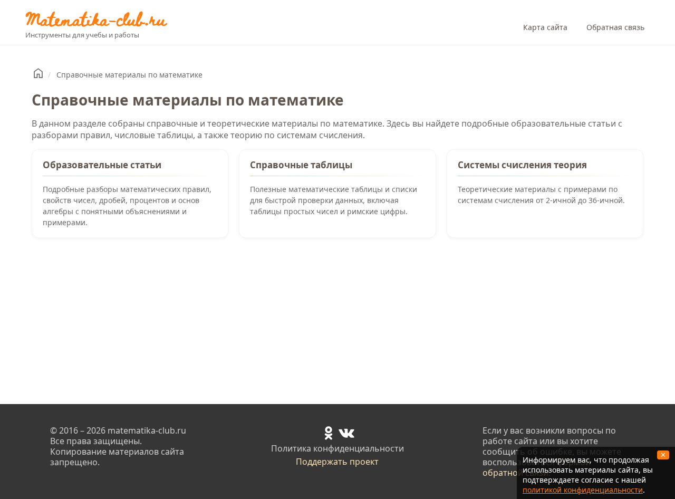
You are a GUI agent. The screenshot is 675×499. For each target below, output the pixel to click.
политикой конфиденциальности (583, 490)
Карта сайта (545, 27)
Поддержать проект (337, 461)
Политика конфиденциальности (337, 448)
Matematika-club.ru (95, 18)
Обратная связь (615, 27)
